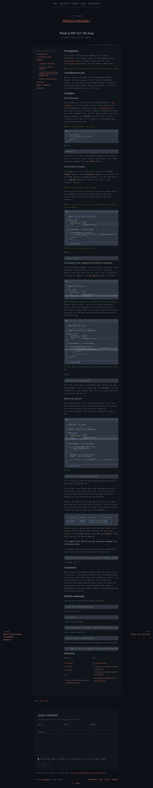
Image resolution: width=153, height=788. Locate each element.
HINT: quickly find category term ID (81, 248)
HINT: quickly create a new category (81, 187)
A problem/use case (44, 57)
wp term (69, 670)
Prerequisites (42, 54)
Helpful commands (43, 85)
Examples (40, 60)
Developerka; (46, 780)
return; (78, 783)
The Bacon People (94, 3)
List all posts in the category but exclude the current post (48, 74)
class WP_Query (100, 663)
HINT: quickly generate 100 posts (80, 127)
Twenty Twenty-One (77, 64)
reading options (106, 108)
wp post (69, 666)
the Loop (82, 80)
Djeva (66, 37)
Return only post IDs (48, 79)
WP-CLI (89, 37)
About (55, 3)
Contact (83, 3)
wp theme (69, 663)
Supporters (75, 3)
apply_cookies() (64, 3)
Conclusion (41, 82)
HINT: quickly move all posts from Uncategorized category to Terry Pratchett (91, 206)
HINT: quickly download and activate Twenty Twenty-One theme (92, 69)
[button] (116, 131)
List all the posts (47, 64)
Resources (40, 88)
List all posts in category (46, 68)
